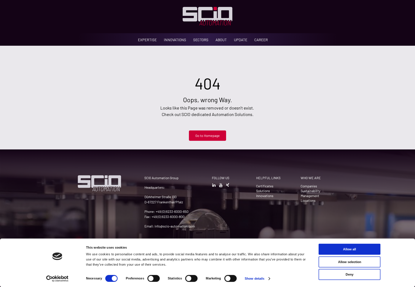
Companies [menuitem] (309, 186)
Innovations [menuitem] (264, 196)
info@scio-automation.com (175, 226)
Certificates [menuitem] (264, 186)
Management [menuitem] (310, 196)
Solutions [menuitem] (263, 191)
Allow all (349, 249)
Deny (349, 274)
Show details (254, 278)
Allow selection (349, 262)
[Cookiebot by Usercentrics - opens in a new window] (57, 278)
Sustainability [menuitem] (310, 191)
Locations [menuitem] (308, 200)
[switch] (153, 278)
